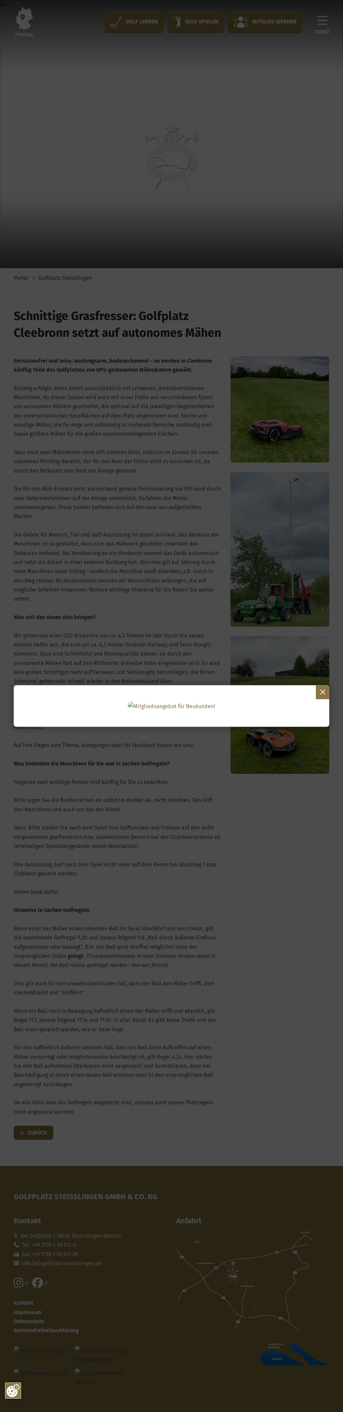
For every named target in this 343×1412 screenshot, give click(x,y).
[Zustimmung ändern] (13, 1391)
